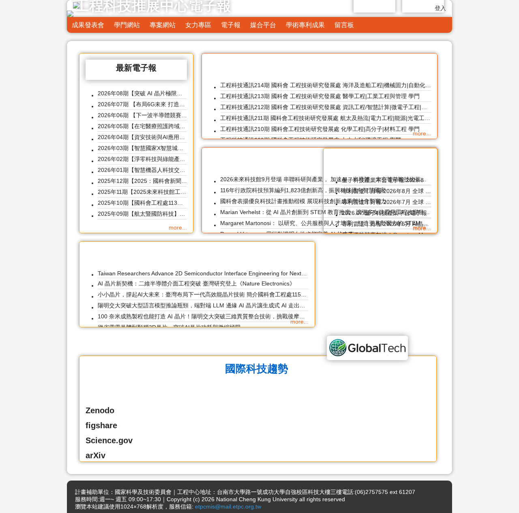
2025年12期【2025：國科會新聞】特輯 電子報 (142, 181)
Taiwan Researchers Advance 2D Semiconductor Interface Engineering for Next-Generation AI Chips (203, 273)
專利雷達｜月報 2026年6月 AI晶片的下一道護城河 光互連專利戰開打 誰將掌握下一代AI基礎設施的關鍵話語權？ (386, 224)
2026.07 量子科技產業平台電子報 (384, 213)
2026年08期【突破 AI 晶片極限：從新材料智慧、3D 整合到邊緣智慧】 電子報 (142, 93)
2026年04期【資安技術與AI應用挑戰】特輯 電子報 (142, 137)
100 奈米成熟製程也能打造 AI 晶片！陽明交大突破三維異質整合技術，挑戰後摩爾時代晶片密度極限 (203, 316)
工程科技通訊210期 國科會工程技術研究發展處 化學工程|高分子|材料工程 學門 (320, 129)
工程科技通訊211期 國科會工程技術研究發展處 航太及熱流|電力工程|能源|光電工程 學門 (325, 118)
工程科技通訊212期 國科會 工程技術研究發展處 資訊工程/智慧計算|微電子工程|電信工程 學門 (325, 107)
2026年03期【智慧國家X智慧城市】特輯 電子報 (142, 148)
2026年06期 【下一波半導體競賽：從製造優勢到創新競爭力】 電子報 (142, 115)
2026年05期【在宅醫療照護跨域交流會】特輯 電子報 (142, 126)
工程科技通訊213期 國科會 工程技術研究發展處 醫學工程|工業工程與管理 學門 (320, 96)
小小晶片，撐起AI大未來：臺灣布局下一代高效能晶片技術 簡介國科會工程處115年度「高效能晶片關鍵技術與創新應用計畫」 (203, 294)
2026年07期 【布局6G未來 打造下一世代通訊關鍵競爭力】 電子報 (142, 104)
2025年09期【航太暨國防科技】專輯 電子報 (142, 213)
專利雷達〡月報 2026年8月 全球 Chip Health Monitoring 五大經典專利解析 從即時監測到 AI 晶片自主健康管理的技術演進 (386, 191)
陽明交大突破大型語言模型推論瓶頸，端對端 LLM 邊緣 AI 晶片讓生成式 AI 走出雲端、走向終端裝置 (203, 305)
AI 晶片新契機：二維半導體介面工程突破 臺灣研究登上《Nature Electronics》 (196, 283)
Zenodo (100, 410)
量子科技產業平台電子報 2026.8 (383, 180)
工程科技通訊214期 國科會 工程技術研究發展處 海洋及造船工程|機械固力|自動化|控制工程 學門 (325, 85)
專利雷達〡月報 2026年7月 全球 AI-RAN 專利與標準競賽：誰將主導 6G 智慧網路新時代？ (386, 202)
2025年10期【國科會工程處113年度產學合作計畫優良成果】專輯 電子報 (142, 203)
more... (178, 227)
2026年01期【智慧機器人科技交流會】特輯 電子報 (142, 170)
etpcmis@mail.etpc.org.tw (228, 506)
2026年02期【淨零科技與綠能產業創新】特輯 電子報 (142, 159)
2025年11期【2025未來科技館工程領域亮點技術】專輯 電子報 (142, 192)
